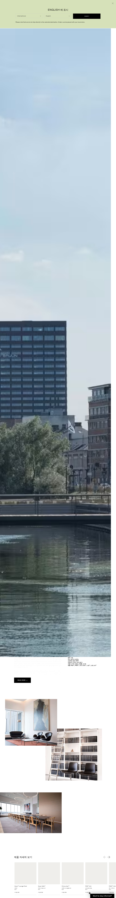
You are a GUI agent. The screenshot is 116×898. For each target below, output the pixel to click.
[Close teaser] (90, 893)
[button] (102, 896)
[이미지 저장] (109, 30)
